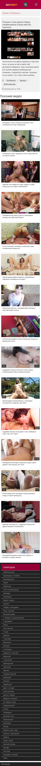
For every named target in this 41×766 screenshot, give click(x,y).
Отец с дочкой (8, 611)
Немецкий (7, 677)
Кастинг (6, 604)
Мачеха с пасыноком (11, 734)
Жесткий (6, 751)
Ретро (5, 625)
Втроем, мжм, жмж (10, 730)
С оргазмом (7, 621)
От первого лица (9, 702)
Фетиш (5, 727)
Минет (5, 583)
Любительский (8, 572)
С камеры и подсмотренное (13, 618)
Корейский (7, 684)
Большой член (8, 716)
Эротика (6, 635)
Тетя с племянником (11, 590)
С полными (7, 649)
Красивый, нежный (10, 755)
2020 (5, 758)
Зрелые (23, 80)
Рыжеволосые (8, 579)
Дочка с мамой (9, 695)
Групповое (7, 723)
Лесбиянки (10, 80)
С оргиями (7, 639)
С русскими (7, 660)
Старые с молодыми (10, 607)
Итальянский (8, 720)
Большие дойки (9, 614)
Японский (6, 656)
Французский (8, 663)
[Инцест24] (12, 5)
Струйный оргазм (9, 674)
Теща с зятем (8, 741)
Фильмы (6, 646)
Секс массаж (8, 628)
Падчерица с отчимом (11, 576)
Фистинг (6, 681)
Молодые (6, 593)
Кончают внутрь (9, 744)
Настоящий (7, 597)
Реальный (7, 667)
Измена (6, 737)
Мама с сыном (8, 600)
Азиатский (7, 586)
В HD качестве (9, 84)
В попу (5, 709)
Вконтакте (7, 642)
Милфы (6, 748)
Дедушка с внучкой (10, 653)
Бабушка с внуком (10, 699)
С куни (5, 632)
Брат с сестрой (8, 688)
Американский (8, 706)
